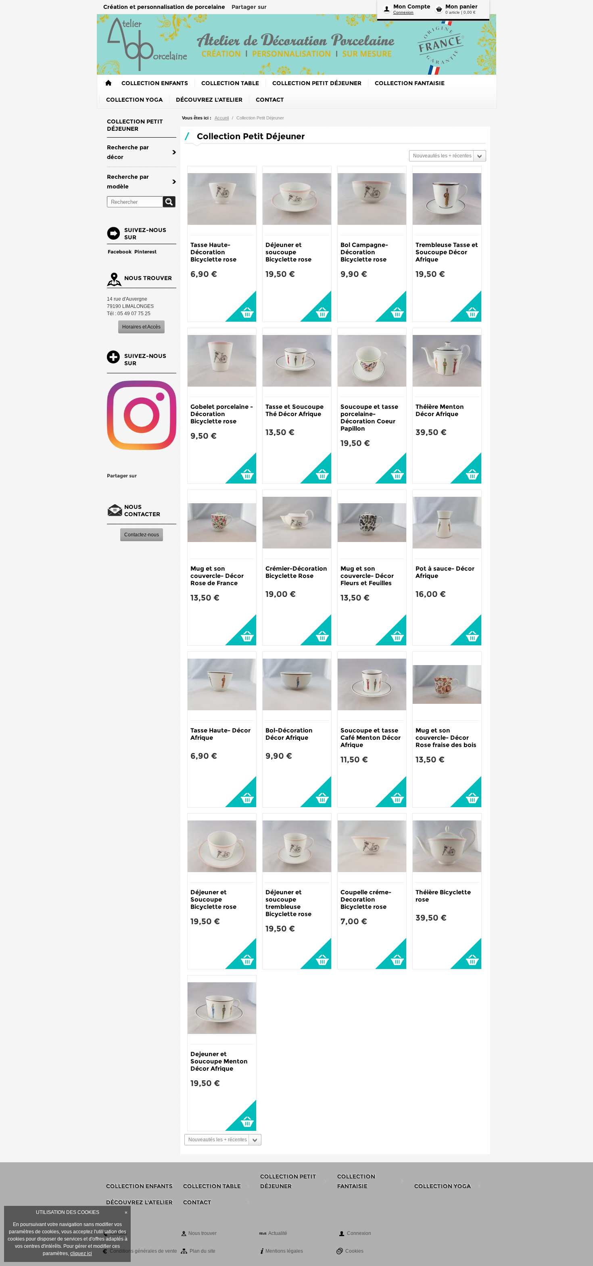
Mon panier (461, 6)
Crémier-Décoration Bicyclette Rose (296, 572)
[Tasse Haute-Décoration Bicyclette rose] (222, 200)
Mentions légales (284, 1251)
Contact (118, 1233)
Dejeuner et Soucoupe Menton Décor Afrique (219, 1061)
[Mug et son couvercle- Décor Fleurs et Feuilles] (372, 524)
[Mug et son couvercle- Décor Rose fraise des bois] (447, 686)
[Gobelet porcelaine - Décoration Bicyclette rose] (222, 362)
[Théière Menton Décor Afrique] (447, 362)
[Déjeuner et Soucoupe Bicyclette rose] (222, 848)
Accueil (222, 117)
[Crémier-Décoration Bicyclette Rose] (297, 524)
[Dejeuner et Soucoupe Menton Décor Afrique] (222, 1009)
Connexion (403, 12)
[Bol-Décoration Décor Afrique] (297, 686)
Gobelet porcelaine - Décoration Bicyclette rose (221, 414)
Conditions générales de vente (143, 1251)
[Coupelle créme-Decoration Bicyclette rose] (372, 848)
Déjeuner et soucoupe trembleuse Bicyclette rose (288, 903)
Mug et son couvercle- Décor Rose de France (217, 576)
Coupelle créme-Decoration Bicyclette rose (365, 899)
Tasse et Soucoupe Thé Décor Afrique (294, 410)
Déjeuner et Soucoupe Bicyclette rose (213, 899)
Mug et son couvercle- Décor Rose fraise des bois (446, 737)
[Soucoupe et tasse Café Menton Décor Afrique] (372, 686)
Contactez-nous (141, 535)
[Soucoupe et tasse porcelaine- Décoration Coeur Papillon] (372, 362)
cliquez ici (81, 1253)
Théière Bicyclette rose (443, 895)
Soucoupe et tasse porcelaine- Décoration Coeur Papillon (369, 417)
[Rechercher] (169, 201)
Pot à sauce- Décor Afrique (445, 572)
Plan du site (202, 1251)
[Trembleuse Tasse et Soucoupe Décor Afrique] (447, 200)
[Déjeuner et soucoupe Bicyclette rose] (297, 200)
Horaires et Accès (141, 327)
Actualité (277, 1233)
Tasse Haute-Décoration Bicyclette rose (213, 252)
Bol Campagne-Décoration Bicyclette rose (364, 252)
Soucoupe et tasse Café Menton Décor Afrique (370, 737)
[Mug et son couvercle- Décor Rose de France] (222, 524)
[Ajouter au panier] (240, 306)
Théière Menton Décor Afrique (440, 410)
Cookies (354, 1251)
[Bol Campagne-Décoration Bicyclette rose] (372, 200)
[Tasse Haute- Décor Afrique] (222, 686)
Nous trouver (202, 1233)
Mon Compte (411, 6)
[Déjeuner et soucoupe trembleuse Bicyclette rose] (297, 848)
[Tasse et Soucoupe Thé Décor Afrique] (297, 362)
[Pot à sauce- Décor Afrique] (447, 524)
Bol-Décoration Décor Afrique (289, 733)
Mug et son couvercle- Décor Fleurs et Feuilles (367, 576)
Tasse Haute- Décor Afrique (220, 733)
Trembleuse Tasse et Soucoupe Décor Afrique (447, 252)
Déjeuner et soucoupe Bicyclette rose (288, 252)
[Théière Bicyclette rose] (447, 848)
